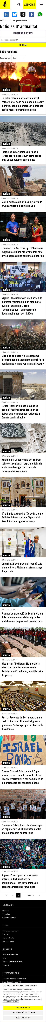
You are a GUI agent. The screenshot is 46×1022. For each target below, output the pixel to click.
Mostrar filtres (23, 33)
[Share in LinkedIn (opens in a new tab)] (6, 14)
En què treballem (20, 20)
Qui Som (5, 910)
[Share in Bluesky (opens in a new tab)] (14, 14)
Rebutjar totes (23, 1018)
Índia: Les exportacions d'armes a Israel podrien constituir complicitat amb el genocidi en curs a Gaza (21, 155)
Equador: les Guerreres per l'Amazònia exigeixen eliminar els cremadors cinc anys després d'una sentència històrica (23, 252)
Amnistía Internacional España (14, 978)
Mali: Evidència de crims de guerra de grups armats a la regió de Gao (22, 204)
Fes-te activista (8, 938)
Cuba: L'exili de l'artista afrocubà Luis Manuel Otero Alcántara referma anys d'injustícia (22, 567)
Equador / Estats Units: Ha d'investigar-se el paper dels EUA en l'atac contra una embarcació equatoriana (23, 829)
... (8, 20)
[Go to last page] (39, 895)
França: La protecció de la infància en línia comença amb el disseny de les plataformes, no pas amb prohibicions (22, 617)
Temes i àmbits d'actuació (12, 962)
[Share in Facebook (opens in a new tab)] (31, 14)
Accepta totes (23, 1007)
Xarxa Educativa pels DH (11, 982)
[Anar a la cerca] (18, 4)
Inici (2, 20)
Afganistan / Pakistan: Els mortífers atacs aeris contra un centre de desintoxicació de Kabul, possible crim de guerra (22, 669)
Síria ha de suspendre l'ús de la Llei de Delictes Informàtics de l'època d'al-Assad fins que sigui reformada (22, 517)
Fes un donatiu (8, 941)
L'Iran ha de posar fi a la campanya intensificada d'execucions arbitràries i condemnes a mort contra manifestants (23, 359)
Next (30, 895)
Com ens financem (9, 917)
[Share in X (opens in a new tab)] (23, 14)
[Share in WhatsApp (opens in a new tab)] (40, 14)
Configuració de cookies (23, 1012)
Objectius (6, 914)
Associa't (29, 4)
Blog (4, 958)
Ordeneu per (5, 58)
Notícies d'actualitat (10, 955)
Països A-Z (6, 965)
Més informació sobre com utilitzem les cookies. (22, 1000)
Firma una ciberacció (10, 931)
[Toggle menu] (41, 4)
